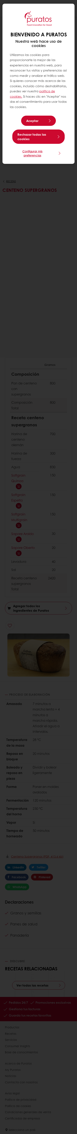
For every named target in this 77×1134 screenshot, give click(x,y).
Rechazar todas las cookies (31, 136)
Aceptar (32, 120)
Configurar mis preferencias (32, 153)
